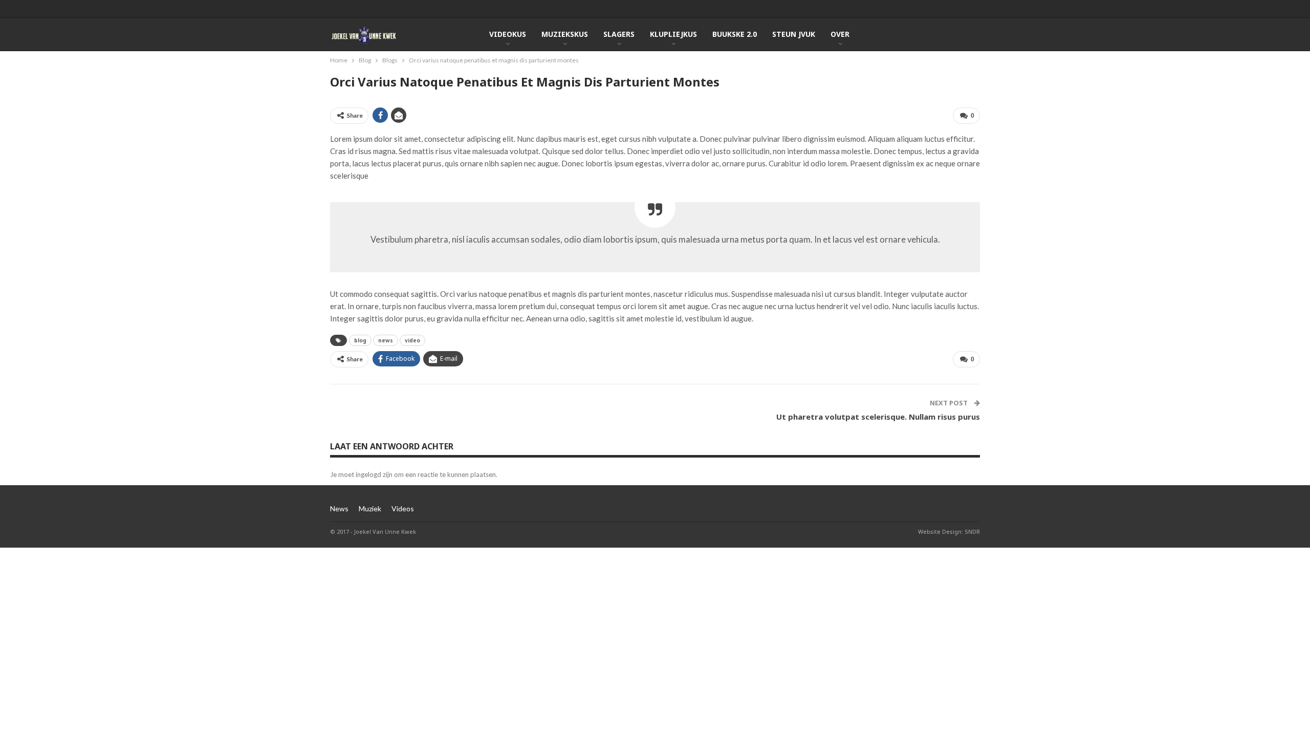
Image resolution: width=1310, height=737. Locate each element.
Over (840, 34)
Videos (402, 508)
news (385, 340)
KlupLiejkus (673, 34)
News (339, 508)
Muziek (370, 508)
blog (360, 340)
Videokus (507, 34)
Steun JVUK (793, 34)
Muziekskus (564, 34)
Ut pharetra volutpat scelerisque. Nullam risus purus (878, 416)
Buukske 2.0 (734, 34)
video (412, 340)
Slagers (619, 34)
